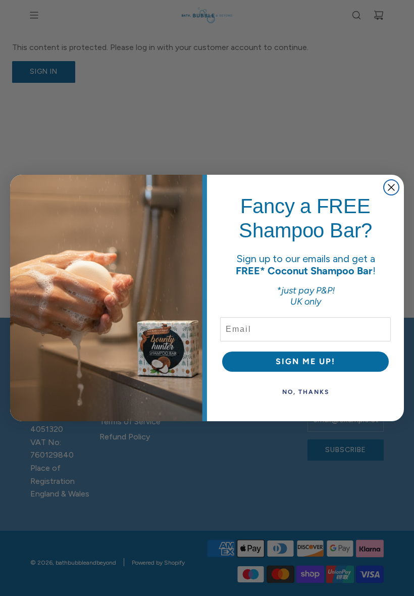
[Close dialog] (391, 187)
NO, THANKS (305, 391)
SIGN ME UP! (305, 361)
